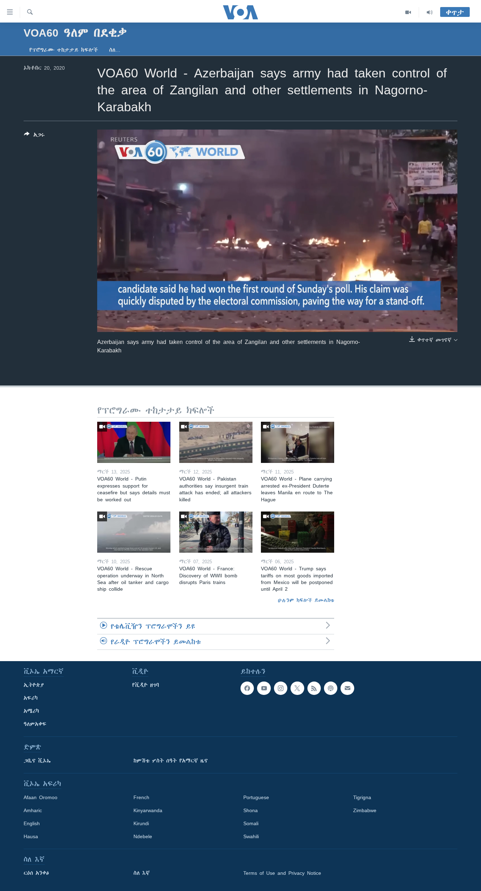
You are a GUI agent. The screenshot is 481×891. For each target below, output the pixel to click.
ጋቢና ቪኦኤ (37, 761)
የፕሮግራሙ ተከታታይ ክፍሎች (63, 50)
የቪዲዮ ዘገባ (145, 685)
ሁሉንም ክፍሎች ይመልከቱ (306, 600)
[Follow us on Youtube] (263, 688)
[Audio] (429, 12)
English (32, 823)
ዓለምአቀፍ (35, 724)
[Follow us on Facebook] (247, 688)
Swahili (251, 836)
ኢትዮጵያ (34, 685)
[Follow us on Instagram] (280, 688)
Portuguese (256, 797)
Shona (250, 810)
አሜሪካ (31, 711)
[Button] (34, 136)
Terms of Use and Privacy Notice (282, 873)
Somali (250, 823)
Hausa (31, 836)
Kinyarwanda (147, 810)
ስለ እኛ (141, 873)
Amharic (33, 810)
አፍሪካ (31, 698)
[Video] (408, 12)
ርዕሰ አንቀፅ (36, 873)
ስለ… (114, 50)
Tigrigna (362, 797)
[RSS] (314, 688)
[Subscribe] (347, 688)
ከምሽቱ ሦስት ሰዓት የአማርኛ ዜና (170, 761)
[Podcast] (330, 688)
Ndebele (142, 836)
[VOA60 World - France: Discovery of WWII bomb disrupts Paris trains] (215, 532)
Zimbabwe (364, 810)
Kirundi (141, 823)
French (141, 797)
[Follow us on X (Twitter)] (297, 688)
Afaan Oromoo (40, 797)
